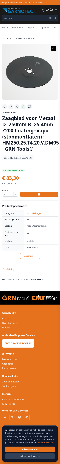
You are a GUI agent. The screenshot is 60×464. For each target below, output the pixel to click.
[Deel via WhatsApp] (23, 106)
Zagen (31, 27)
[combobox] (30, 18)
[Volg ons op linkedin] (19, 417)
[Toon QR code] (29, 106)
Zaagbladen (43, 27)
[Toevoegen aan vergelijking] (10, 106)
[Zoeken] (55, 18)
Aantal (5, 190)
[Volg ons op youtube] (27, 417)
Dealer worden (10, 359)
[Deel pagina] (17, 106)
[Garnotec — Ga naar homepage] (17, 10)
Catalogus (7, 363)
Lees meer (28, 256)
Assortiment (17, 27)
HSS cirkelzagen (34, 213)
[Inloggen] (42, 10)
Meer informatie (45, 442)
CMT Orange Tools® (13, 399)
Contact (6, 318)
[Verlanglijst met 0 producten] (47, 10)
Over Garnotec (10, 323)
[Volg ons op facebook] (5, 417)
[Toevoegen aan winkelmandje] (39, 194)
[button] (30, 72)
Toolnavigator (9, 386)
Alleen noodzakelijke (30, 456)
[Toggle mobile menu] (56, 10)
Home (5, 27)
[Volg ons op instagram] (12, 417)
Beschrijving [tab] (8, 269)
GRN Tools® (8, 403)
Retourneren (9, 368)
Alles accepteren (30, 449)
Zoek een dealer (10, 381)
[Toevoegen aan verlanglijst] (4, 106)
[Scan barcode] (50, 18)
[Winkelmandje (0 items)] (51, 10)
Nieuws (6, 327)
